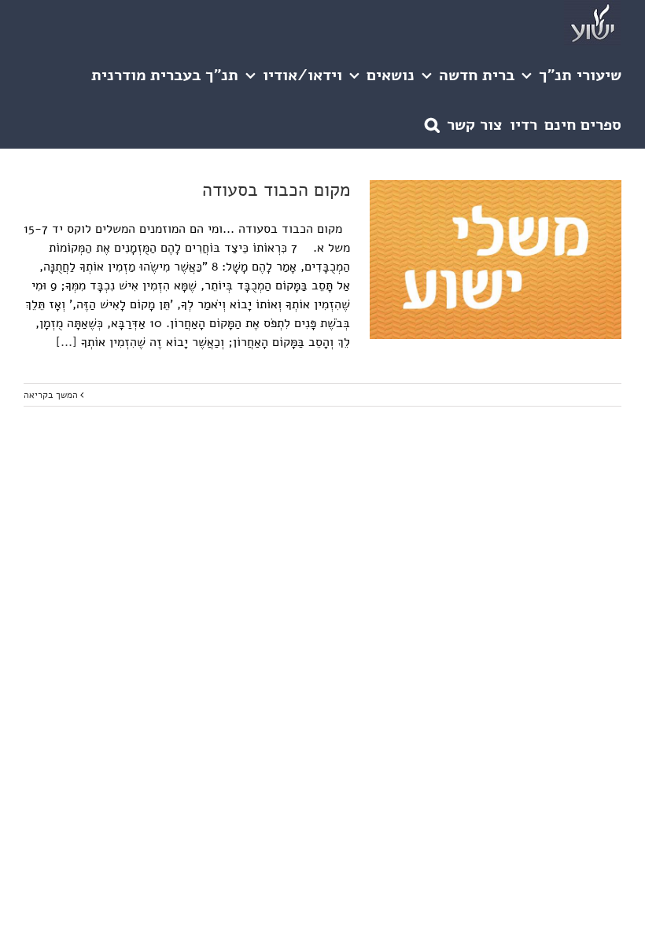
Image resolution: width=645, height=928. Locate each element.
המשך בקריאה (52, 395)
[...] (66, 342)
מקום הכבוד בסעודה (276, 190)
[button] (432, 124)
